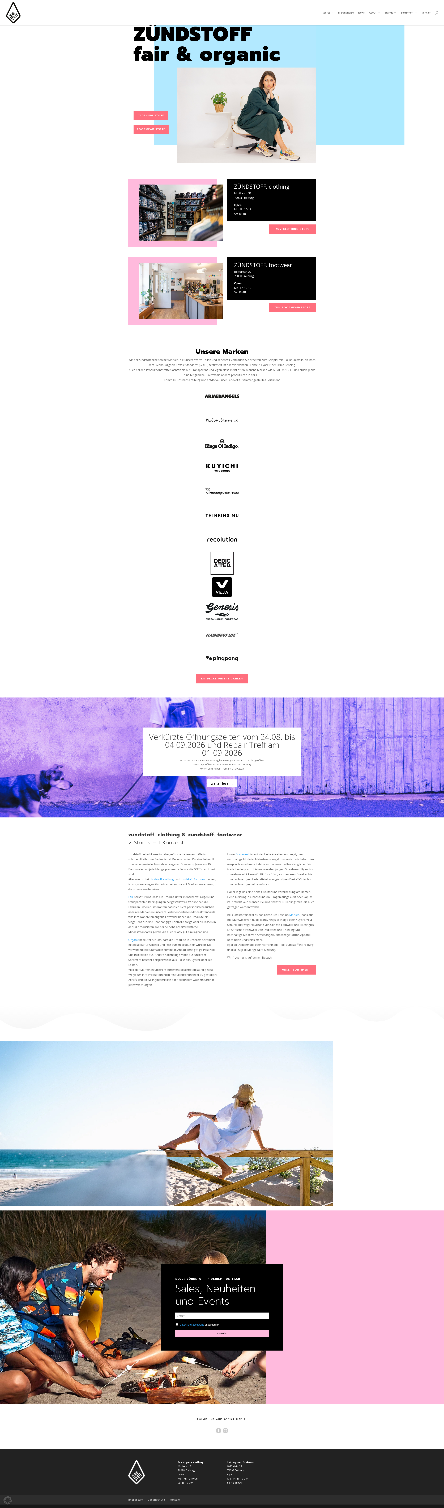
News (361, 12)
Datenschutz (156, 1500)
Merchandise (346, 12)
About (373, 12)
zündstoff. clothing (162, 879)
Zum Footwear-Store (292, 307)
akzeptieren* (199, 1324)
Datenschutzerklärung (192, 1324)
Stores (326, 12)
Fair (131, 897)
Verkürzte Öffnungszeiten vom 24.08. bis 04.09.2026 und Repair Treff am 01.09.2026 (222, 744)
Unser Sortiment (296, 970)
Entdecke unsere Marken (222, 678)
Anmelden (222, 1333)
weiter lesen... (222, 783)
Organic (133, 940)
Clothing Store (151, 115)
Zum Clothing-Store (292, 229)
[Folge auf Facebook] (218, 1430)
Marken (294, 915)
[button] (7, 1500)
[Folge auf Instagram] (225, 1430)
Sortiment (407, 12)
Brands (389, 12)
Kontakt (426, 12)
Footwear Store (151, 129)
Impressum (135, 1500)
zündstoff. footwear (193, 879)
